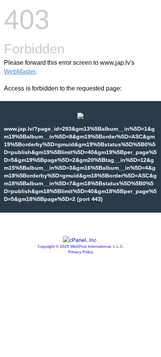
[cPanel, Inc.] (80, 240)
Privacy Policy (80, 252)
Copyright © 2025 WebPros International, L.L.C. (81, 246)
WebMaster (19, 71)
